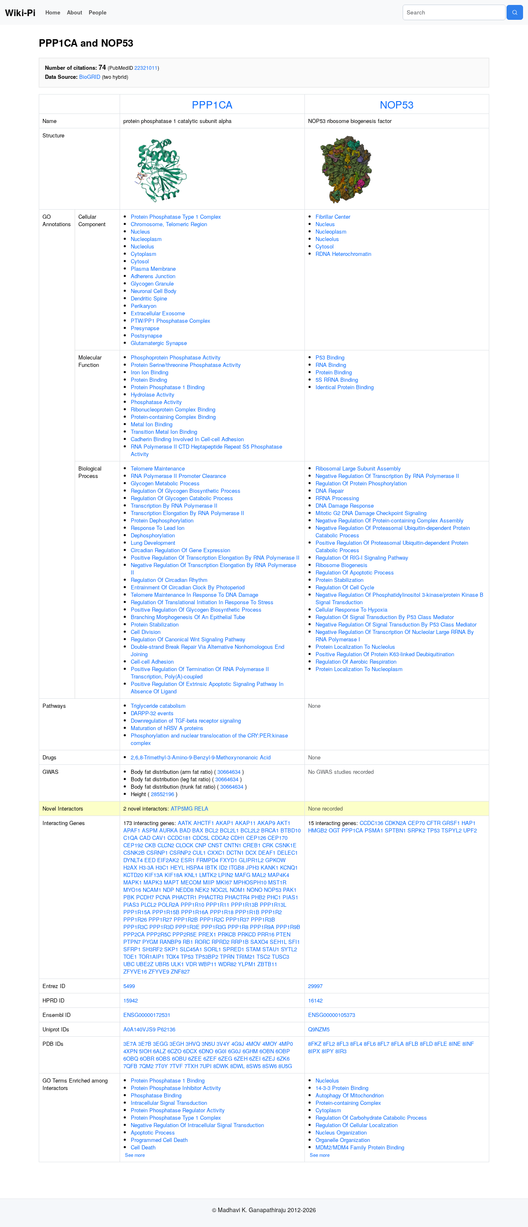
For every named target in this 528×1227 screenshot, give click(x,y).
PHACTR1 (184, 897)
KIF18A (174, 875)
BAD (185, 830)
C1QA (130, 838)
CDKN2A (395, 823)
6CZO (174, 1051)
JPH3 (252, 867)
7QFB (130, 1066)
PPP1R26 (135, 919)
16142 (315, 1000)
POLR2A (168, 904)
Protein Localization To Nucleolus (355, 646)
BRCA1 (270, 830)
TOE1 (130, 956)
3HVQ (193, 1043)
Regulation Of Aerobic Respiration (356, 661)
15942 (130, 1000)
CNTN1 (232, 845)
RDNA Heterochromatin (343, 254)
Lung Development (153, 542)
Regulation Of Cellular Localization (357, 1125)
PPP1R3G (213, 927)
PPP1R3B (263, 919)
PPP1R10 (192, 904)
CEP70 (416, 823)
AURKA (168, 830)
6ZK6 (283, 1058)
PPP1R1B (247, 912)
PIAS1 (290, 897)
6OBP (283, 1051)
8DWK (221, 1066)
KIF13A (154, 875)
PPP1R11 (217, 904)
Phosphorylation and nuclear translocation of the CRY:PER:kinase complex (209, 739)
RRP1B (240, 942)
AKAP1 (224, 823)
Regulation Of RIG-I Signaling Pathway (362, 557)
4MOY (269, 1043)
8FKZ (314, 1043)
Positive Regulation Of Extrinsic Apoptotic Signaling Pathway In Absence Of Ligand (207, 687)
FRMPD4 (207, 860)
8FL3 (343, 1043)
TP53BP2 (206, 956)
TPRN (227, 956)
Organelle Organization (343, 1140)
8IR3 (340, 1051)
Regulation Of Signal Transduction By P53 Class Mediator (385, 617)
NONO (254, 890)
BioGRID (89, 76)
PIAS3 (131, 904)
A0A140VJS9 (139, 1029)
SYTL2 (289, 949)
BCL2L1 (229, 830)
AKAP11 (245, 823)
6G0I (220, 1051)
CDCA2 (220, 838)
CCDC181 (179, 838)
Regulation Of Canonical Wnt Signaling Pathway (188, 639)
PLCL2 (148, 904)
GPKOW (275, 860)
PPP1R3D (161, 927)
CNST (215, 845)
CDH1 (238, 838)
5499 (129, 986)
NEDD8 (184, 890)
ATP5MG (182, 808)
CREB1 (252, 845)
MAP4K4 (278, 875)
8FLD (426, 1043)
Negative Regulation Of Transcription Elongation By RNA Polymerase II (213, 568)
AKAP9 (266, 823)
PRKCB (227, 934)
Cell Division (145, 632)
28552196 (162, 794)
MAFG (242, 875)
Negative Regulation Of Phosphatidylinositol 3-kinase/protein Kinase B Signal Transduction (399, 598)
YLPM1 (247, 964)
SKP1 (171, 949)
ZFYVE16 (135, 971)
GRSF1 (451, 823)
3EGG (160, 1043)
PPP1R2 (271, 912)
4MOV (253, 1043)
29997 (315, 986)
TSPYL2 (451, 830)
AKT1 (283, 823)
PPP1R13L (273, 904)
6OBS (163, 1058)
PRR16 (265, 934)
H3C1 (162, 867)
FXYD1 (228, 860)
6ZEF (210, 1058)
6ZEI (255, 1058)
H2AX (130, 867)
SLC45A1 (191, 949)
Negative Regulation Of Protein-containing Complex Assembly (390, 520)
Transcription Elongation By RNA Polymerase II (187, 513)
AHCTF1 (203, 823)
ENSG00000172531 (146, 1015)
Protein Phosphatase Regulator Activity (178, 1110)
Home (52, 12)
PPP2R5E (184, 934)
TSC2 (263, 956)
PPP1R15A (137, 912)
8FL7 (383, 1043)
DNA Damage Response (345, 505)
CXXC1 (216, 852)
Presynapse (145, 328)
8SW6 (269, 1066)
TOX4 (172, 956)
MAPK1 (132, 882)
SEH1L (278, 942)
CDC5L (201, 838)
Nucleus (140, 231)
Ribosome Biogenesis (342, 565)
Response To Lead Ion (157, 528)
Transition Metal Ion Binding (164, 431)
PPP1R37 (237, 919)
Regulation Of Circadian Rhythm (169, 580)
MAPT (171, 882)
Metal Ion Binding (151, 424)
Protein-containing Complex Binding (173, 417)
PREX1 (207, 934)
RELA (201, 808)
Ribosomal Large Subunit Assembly (358, 468)
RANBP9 (170, 942)
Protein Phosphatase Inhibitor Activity (176, 1088)
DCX (251, 852)
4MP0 (286, 1043)
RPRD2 (220, 942)
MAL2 (259, 875)
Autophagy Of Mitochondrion (350, 1095)
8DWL (237, 1066)
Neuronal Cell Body (154, 291)
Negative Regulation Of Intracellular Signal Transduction (197, 1125)
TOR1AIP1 (151, 956)
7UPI (206, 1066)
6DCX (190, 1051)
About (74, 12)
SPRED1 (233, 949)
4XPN (130, 1051)
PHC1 (274, 897)
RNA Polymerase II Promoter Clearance (178, 476)
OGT (334, 830)
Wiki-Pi (20, 12)
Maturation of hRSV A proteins (167, 728)
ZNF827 (180, 971)
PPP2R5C (158, 934)
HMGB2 (317, 830)
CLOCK (184, 845)
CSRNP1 (157, 852)
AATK (185, 823)
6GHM (250, 1051)
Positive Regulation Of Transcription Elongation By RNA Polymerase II (215, 557)
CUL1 (199, 852)
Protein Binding (149, 379)
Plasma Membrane (153, 268)
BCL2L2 (249, 830)
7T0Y (161, 1066)
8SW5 (253, 1066)
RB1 (188, 942)
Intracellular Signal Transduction (169, 1102)
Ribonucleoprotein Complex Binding (173, 409)
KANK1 (269, 867)
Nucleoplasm (146, 239)
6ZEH (241, 1058)
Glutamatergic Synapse (159, 343)
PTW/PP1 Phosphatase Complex (170, 320)
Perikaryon (143, 306)
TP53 (187, 956)
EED (150, 860)
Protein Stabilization (155, 624)
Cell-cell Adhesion (152, 661)
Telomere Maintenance (158, 468)
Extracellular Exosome (158, 313)
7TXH (191, 1066)
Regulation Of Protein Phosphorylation (361, 483)
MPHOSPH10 (249, 882)
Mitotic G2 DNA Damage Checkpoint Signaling (371, 513)
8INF (468, 1043)
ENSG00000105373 (331, 1015)
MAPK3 (153, 882)
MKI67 (224, 882)
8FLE (440, 1043)
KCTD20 (133, 875)
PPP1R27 (160, 919)
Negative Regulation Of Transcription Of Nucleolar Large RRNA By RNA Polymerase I (395, 635)
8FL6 (370, 1043)
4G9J (237, 1043)
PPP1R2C (212, 919)
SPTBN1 (395, 830)
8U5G (285, 1066)
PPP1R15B (165, 912)
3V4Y (223, 1043)
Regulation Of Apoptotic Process (355, 572)
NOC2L (219, 890)
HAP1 (469, 823)
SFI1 (294, 942)
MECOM (191, 882)
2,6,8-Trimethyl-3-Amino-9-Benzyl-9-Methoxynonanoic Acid (201, 757)
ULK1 (177, 964)
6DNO (206, 1051)
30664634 (228, 771)
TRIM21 (245, 956)
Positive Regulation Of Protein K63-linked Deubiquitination (385, 654)
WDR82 (227, 964)
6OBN (266, 1051)
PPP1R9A (262, 927)
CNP (200, 845)
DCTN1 (235, 852)
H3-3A (146, 867)
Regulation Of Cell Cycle (345, 587)
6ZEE (195, 1058)
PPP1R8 (238, 927)
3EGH (177, 1043)
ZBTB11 (267, 964)
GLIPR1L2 (251, 860)
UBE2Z (144, 964)
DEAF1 (267, 852)
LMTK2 (208, 875)
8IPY (328, 1051)
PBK (128, 897)
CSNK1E (286, 845)
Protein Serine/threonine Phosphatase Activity (186, 365)
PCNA (163, 897)
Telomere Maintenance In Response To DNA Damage (194, 594)
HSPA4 (194, 867)
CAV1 (159, 838)
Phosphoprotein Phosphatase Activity (176, 357)
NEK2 (202, 890)
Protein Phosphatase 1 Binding (168, 387)
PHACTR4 (237, 897)
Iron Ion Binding (149, 372)
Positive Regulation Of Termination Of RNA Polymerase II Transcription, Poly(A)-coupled (200, 672)
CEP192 (133, 845)
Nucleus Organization (341, 1132)
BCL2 (211, 830)
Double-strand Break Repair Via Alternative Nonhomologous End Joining (207, 650)
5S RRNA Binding (337, 379)
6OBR (147, 1058)
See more (135, 1154)
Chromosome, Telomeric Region (169, 224)
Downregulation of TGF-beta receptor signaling (186, 720)
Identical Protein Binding (345, 387)
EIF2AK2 (168, 860)
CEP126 (256, 838)
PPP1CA (212, 104)
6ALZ (159, 1051)
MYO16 (132, 890)
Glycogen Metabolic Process (165, 483)
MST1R (277, 882)
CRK (267, 845)
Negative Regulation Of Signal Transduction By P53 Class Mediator (396, 624)
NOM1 (237, 890)
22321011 (146, 67)
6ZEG (225, 1058)
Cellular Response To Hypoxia (351, 609)
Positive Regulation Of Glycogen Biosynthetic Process (196, 609)
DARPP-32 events (152, 713)
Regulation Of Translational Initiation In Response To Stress (202, 602)
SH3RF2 (152, 949)
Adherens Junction (153, 276)
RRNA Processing (337, 498)
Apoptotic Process (153, 1132)
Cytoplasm (143, 254)
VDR (191, 964)
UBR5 (162, 964)
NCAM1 (152, 890)
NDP (168, 890)
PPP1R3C (135, 927)
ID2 (223, 867)
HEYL (177, 867)
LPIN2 (225, 875)
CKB (150, 845)
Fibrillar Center (333, 216)
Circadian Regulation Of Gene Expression (180, 550)
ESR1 (188, 860)
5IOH (145, 1051)
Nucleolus (142, 246)
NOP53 (397, 104)
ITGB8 (236, 867)
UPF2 (470, 830)
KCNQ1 (289, 867)
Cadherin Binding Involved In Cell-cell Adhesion (187, 439)
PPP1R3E (187, 927)
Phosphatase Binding (156, 1095)
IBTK (211, 867)
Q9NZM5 (319, 1029)
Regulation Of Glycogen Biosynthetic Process (185, 490)
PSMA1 (374, 830)
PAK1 (290, 890)
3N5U (208, 1043)
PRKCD (247, 934)
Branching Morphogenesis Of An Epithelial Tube (188, 617)
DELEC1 (287, 852)
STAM (253, 949)
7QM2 (146, 1066)
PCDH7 (145, 897)
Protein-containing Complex (348, 1102)
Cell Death (143, 1147)
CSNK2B (134, 852)
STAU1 (270, 949)
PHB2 (258, 897)
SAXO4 (259, 942)
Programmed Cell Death (159, 1140)
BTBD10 (290, 830)
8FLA (397, 1043)
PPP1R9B (288, 927)
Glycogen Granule (152, 283)
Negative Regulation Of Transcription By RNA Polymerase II (387, 476)
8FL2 (329, 1043)
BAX (197, 830)
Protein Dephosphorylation (162, 520)
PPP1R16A (194, 912)
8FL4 (356, 1043)
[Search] (515, 12)
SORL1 (212, 949)
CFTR (434, 823)
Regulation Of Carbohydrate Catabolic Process (371, 1117)
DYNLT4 (133, 860)
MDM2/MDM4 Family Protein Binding (360, 1147)
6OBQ (130, 1058)
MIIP (208, 882)
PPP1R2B (186, 919)
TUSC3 (280, 956)
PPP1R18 (221, 912)
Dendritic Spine (149, 298)
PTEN (283, 934)
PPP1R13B (244, 904)
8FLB (411, 1043)
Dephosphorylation (153, 535)
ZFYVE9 (158, 971)
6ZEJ (268, 1058)
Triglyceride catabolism (158, 705)
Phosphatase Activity (156, 402)
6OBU (179, 1058)
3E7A (130, 1043)
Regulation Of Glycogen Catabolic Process (182, 498)
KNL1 (191, 875)
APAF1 (131, 830)
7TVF (176, 1066)
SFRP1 (132, 949)
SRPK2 (416, 830)
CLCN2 (166, 845)
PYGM (150, 942)
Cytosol (140, 261)
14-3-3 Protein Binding (342, 1088)
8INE (455, 1043)
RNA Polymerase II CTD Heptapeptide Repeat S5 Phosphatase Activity (206, 450)
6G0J (234, 1051)
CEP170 (278, 838)
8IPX (314, 1051)
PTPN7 (132, 942)
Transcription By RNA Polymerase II (174, 505)
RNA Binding (331, 365)
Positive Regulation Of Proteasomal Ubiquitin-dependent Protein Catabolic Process (392, 546)
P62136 (166, 1029)
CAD (145, 838)
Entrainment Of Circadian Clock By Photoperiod (188, 587)
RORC (202, 942)
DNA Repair (330, 490)
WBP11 (207, 964)
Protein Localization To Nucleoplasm (359, 669)
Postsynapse (146, 335)
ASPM (150, 830)
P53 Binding (330, 357)
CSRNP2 (180, 852)
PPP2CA (134, 934)
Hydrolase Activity (152, 394)
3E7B (144, 1043)
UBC (128, 964)
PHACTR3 (210, 897)
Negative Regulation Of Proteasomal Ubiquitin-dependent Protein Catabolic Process (393, 531)
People (97, 12)
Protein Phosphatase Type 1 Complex (176, 216)
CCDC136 (371, 823)
